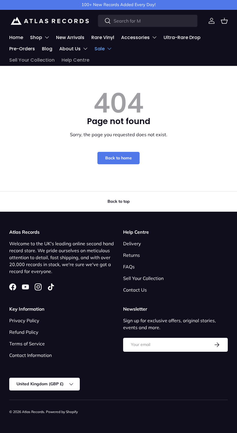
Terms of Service (27, 344)
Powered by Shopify (62, 412)
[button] (224, 20)
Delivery (132, 243)
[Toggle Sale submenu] (109, 48)
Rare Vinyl (102, 37)
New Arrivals (70, 37)
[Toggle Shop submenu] (46, 37)
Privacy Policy (24, 320)
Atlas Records (33, 412)
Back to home (118, 158)
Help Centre (75, 60)
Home (16, 37)
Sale (100, 48)
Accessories (135, 37)
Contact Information (30, 355)
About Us (70, 48)
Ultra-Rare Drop (182, 37)
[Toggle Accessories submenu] (154, 37)
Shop (36, 37)
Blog (47, 48)
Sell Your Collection (32, 60)
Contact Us (135, 290)
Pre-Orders (22, 48)
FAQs (129, 267)
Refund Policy (23, 332)
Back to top (119, 201)
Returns (131, 255)
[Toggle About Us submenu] (85, 48)
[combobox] (147, 21)
